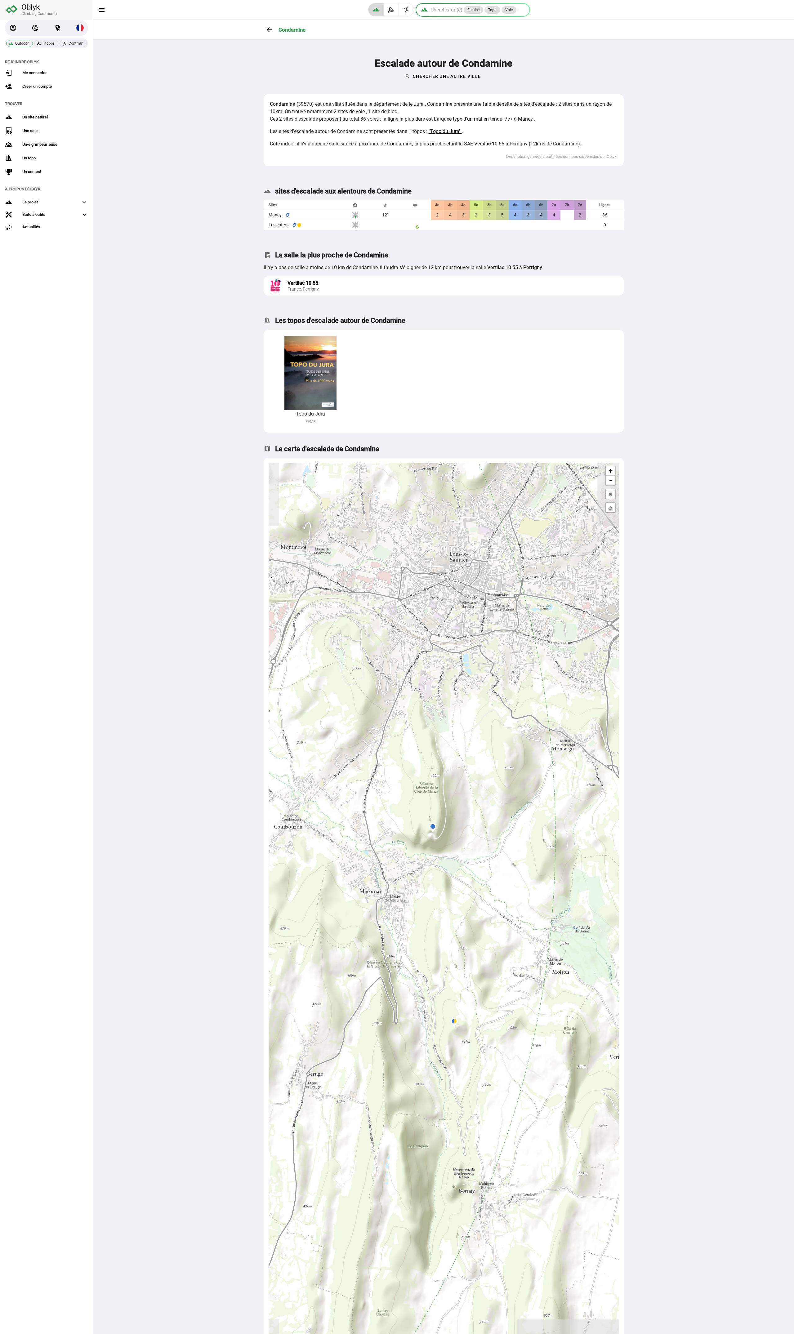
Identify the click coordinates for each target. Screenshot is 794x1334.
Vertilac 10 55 (490, 144)
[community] (406, 9)
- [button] (611, 480)
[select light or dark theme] (35, 27)
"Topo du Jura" (445, 131)
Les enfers (279, 224)
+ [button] (611, 471)
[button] (13, 27)
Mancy (526, 119)
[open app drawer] (101, 9)
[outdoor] (376, 9)
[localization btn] (57, 27)
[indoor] (391, 9)
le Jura (417, 104)
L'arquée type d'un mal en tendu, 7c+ (474, 119)
